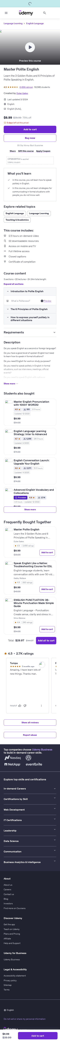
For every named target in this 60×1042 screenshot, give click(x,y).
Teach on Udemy (12, 929)
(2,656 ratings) (26, 87)
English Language (35, 23)
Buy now (30, 137)
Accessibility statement (15, 975)
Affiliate (7, 938)
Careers (7, 889)
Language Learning (13, 23)
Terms (7, 989)
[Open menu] (6, 13)
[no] (25, 705)
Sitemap (8, 985)
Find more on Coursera (14, 908)
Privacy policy (10, 980)
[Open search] (45, 13)
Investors (8, 903)
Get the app (9, 924)
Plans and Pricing (12, 933)
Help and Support (12, 943)
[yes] (19, 705)
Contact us (9, 894)
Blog (6, 898)
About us (8, 884)
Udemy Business (42, 749)
